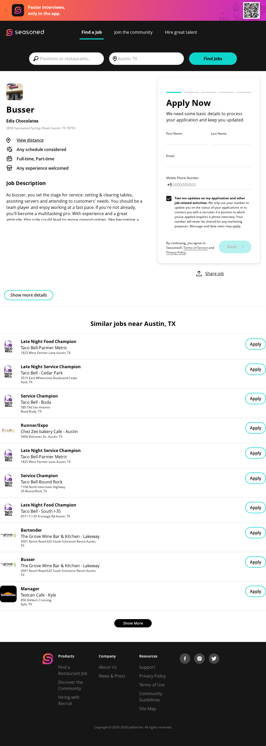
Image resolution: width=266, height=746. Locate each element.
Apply (255, 344)
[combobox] (66, 58)
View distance (30, 140)
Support (147, 667)
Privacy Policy (176, 252)
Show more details (28, 295)
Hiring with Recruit (68, 700)
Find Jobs (213, 58)
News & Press (112, 676)
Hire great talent (181, 32)
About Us (108, 667)
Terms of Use (152, 685)
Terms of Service (195, 247)
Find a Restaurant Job (72, 670)
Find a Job (92, 32)
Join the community (133, 32)
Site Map (147, 708)
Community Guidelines (150, 697)
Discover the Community (70, 685)
